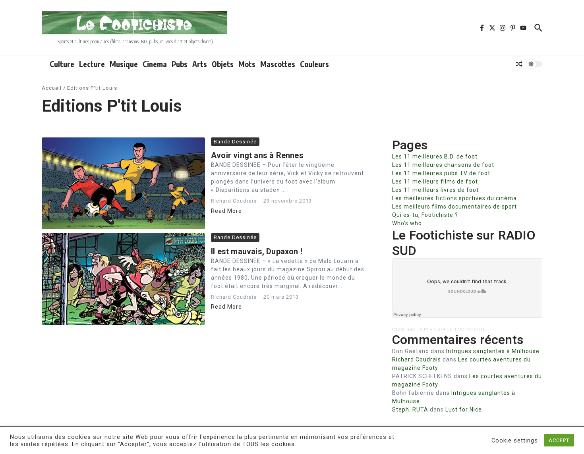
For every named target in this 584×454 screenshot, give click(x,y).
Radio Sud (403, 329)
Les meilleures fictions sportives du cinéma (454, 198)
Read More (226, 211)
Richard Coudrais (416, 359)
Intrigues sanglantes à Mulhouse (493, 351)
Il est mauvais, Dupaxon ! (256, 251)
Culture (62, 64)
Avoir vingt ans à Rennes (257, 155)
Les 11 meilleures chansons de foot (443, 165)
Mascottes (277, 64)
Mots (246, 64)
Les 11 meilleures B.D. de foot (435, 156)
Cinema (155, 64)
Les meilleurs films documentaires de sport (454, 206)
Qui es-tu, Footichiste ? (425, 215)
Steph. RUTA (410, 409)
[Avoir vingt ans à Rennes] (123, 183)
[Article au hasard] (519, 64)
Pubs (180, 64)
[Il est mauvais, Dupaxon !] (123, 279)
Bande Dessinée (235, 142)
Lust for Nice (463, 409)
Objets (223, 64)
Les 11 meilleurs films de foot (435, 181)
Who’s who (407, 223)
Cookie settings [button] (514, 440)
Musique (124, 64)
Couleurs (314, 64)
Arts (199, 64)
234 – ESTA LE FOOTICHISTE (453, 329)
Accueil (52, 88)
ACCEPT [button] (559, 440)
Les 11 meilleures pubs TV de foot (441, 173)
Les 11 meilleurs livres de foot (435, 190)
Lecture (92, 64)
